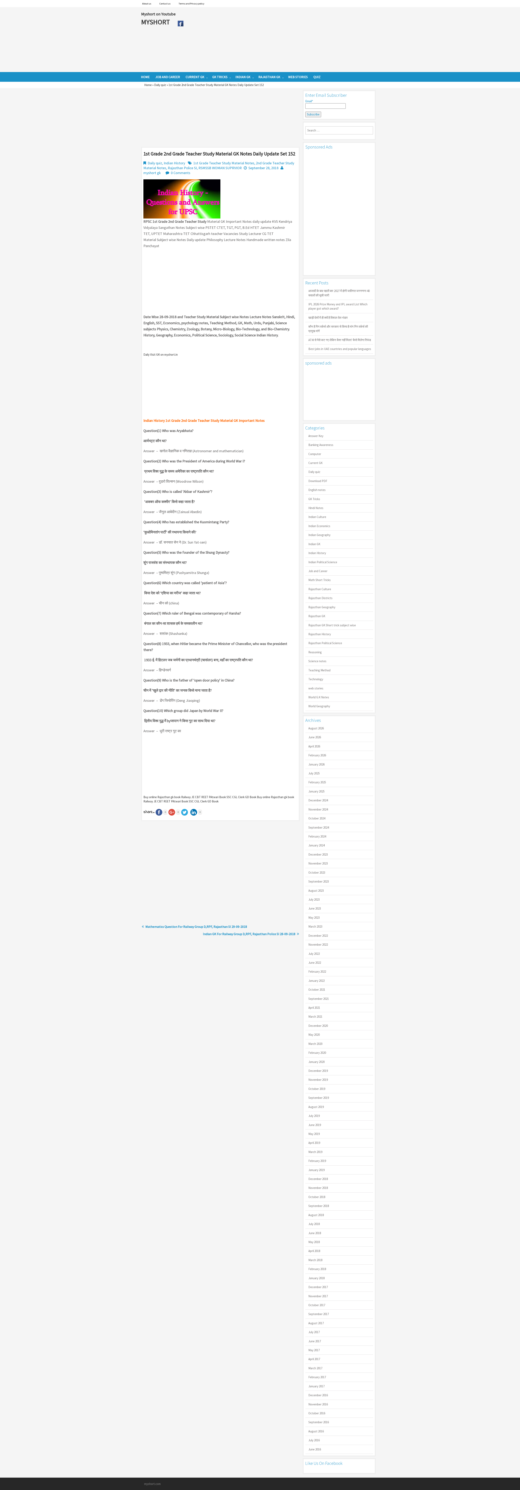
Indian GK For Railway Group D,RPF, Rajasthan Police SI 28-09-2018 (249, 934)
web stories (315, 688)
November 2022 (318, 944)
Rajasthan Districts (320, 598)
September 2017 (318, 1314)
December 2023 (318, 854)
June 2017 (314, 1341)
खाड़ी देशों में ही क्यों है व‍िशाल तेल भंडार (328, 318)
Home (148, 85)
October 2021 (316, 990)
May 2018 (314, 1242)
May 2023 (314, 917)
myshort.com (152, 1484)
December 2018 (318, 1179)
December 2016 (318, 1395)
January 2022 (316, 981)
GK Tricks (314, 499)
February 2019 (317, 1161)
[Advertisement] (282, 39)
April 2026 (314, 746)
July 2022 (314, 954)
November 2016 (318, 1404)
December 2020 (318, 1026)
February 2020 (317, 1053)
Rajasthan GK (316, 616)
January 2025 (316, 791)
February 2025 (317, 782)
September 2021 (318, 999)
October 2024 (316, 818)
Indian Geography (319, 535)
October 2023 (316, 872)
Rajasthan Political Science (325, 643)
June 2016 (314, 1449)
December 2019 (318, 1071)
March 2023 (315, 926)
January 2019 (316, 1170)
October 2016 (316, 1413)
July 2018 (314, 1224)
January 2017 (316, 1386)
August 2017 (316, 1323)
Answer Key (315, 436)
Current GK (315, 463)
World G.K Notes (318, 697)
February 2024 (317, 836)
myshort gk (152, 172)
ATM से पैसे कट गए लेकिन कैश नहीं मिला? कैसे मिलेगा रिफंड (339, 340)
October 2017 (316, 1305)
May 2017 (314, 1350)
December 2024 (318, 800)
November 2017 (318, 1296)
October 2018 (316, 1197)
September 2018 (318, 1206)
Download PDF (317, 481)
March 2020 (315, 1044)
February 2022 (317, 971)
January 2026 (316, 764)
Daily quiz (160, 85)
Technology (315, 679)
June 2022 (314, 963)
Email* (309, 101)
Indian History (174, 163)
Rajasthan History (319, 634)
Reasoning (315, 652)
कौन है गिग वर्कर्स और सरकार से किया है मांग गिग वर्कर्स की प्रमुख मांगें (338, 329)
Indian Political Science (322, 562)
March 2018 (315, 1260)
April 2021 (314, 1008)
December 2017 (318, 1287)
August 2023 (316, 890)
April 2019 (314, 1143)
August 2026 (316, 728)
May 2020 (314, 1035)
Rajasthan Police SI (182, 168)
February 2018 (317, 1269)
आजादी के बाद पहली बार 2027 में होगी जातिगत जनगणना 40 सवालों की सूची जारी (339, 293)
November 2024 (318, 809)
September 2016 (318, 1422)
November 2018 (318, 1188)
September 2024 (318, 827)
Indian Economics (319, 526)
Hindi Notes (315, 508)
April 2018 (314, 1251)
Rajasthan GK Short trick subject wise (332, 625)
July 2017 (314, 1332)
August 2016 (316, 1431)
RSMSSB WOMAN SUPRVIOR (220, 168)
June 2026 (314, 737)
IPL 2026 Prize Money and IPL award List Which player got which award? (337, 306)
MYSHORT (156, 22)
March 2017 (315, 1368)
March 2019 (315, 1152)
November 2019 (318, 1080)
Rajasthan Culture (319, 589)
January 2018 (316, 1278)
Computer (314, 454)
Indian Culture (317, 517)
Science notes (317, 661)
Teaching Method (319, 670)
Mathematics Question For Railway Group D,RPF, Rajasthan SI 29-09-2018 (196, 927)
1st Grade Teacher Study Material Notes (223, 163)
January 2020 (316, 1062)
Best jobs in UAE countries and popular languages (339, 349)
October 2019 (316, 1089)
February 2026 (317, 755)
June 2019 (314, 1125)
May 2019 (314, 1134)
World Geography (319, 706)
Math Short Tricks (319, 580)
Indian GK (314, 544)
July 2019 (314, 1116)
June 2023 (314, 908)
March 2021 (315, 1016)
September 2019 (318, 1098)
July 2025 (314, 773)
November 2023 (318, 863)
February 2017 (317, 1377)
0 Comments (180, 172)
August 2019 (316, 1107)
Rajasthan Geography (321, 607)
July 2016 (314, 1440)
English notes (317, 490)
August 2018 (316, 1215)
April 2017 (314, 1359)
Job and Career (317, 571)
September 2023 (318, 881)
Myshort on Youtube (158, 13)
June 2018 (314, 1233)
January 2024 (316, 845)
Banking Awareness (320, 445)
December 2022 (318, 936)
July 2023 (314, 899)
